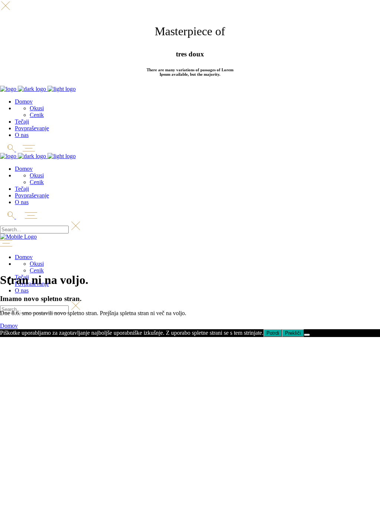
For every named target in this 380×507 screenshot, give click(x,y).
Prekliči (293, 333)
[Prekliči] (307, 335)
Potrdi (272, 333)
